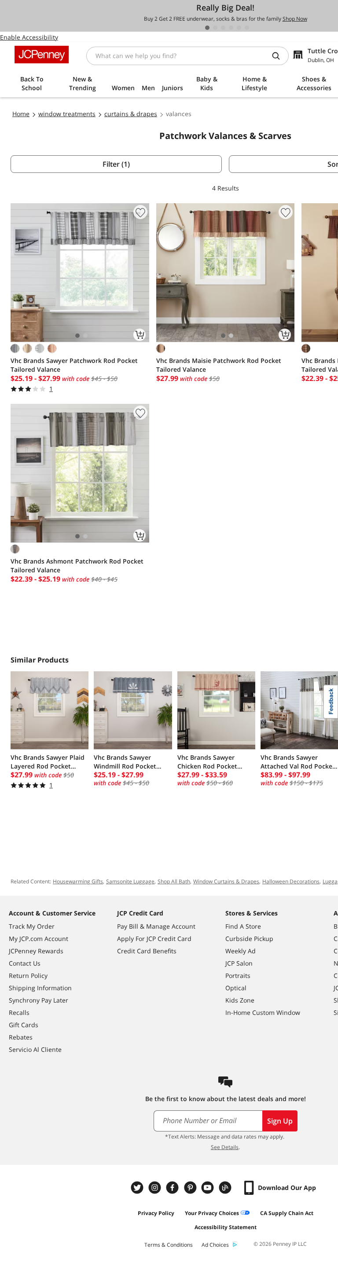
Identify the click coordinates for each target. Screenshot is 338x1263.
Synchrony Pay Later (38, 1000)
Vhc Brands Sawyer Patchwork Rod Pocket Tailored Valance (74, 364)
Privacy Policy (156, 1213)
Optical (235, 988)
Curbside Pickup (249, 938)
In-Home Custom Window (262, 1012)
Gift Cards (23, 1025)
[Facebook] (173, 1187)
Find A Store (243, 926)
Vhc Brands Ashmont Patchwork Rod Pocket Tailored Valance (77, 565)
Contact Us (24, 963)
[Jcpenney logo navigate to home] (41, 54)
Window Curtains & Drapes (226, 881)
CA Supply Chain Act (286, 1213)
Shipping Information (40, 988)
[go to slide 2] (215, 28)
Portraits (237, 975)
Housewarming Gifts (78, 881)
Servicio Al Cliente (35, 1049)
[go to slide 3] (223, 28)
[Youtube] (208, 1187)
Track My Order (32, 926)
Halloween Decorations (291, 881)
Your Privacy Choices (212, 1213)
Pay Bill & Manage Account (156, 926)
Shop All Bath (174, 881)
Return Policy (28, 975)
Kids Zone (239, 1000)
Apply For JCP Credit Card (154, 938)
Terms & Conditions (168, 1244)
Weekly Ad (240, 951)
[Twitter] (138, 1187)
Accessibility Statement (226, 1227)
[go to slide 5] (239, 28)
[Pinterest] (191, 1187)
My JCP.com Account (38, 938)
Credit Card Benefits (146, 951)
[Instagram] (156, 1187)
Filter (116, 164)
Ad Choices (215, 1244)
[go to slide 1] (207, 28)
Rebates (21, 1037)
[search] (279, 56)
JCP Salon (239, 963)
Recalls (19, 1012)
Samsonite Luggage (130, 881)
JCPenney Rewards (36, 951)
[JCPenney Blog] (226, 1187)
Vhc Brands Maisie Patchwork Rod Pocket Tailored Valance (218, 364)
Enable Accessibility (29, 37)
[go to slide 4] (231, 28)
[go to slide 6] (247, 28)
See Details (225, 1147)
